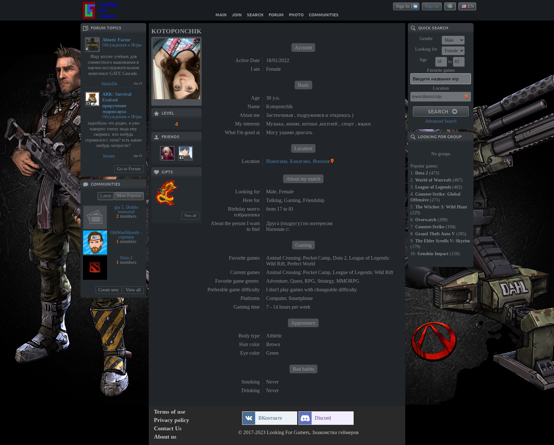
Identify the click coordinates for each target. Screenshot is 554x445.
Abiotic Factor (116, 39)
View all (133, 289)
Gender (426, 38)
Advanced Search (441, 121)
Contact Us (167, 428)
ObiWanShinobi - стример (126, 234)
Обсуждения (114, 45)
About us (165, 437)
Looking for (426, 49)
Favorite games (441, 70)
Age (423, 59)
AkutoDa (109, 83)
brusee (109, 156)
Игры (136, 45)
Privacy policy (171, 420)
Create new (108, 289)
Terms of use (169, 412)
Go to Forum (129, 168)
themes (450, 6)
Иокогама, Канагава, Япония (298, 161)
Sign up (432, 6)
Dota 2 (126, 257)
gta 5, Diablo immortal (126, 209)
